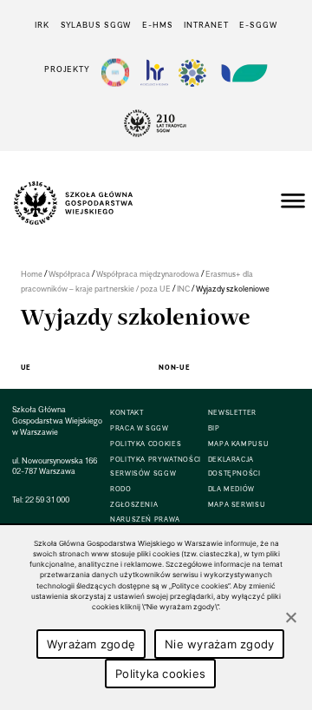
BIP (214, 428)
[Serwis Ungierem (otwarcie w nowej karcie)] (243, 72)
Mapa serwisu (237, 505)
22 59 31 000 (47, 499)
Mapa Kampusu (239, 444)
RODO (121, 489)
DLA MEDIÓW (231, 489)
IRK (42, 25)
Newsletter (232, 413)
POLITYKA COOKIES (145, 444)
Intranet (206, 25)
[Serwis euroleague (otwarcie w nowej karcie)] (192, 72)
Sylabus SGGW (96, 25)
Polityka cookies (160, 673)
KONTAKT (126, 413)
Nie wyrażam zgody (219, 644)
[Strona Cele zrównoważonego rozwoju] (115, 72)
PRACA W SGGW (139, 428)
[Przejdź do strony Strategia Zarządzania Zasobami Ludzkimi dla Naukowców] (154, 72)
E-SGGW (257, 25)
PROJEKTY (67, 69)
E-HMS (157, 25)
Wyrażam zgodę (91, 644)
